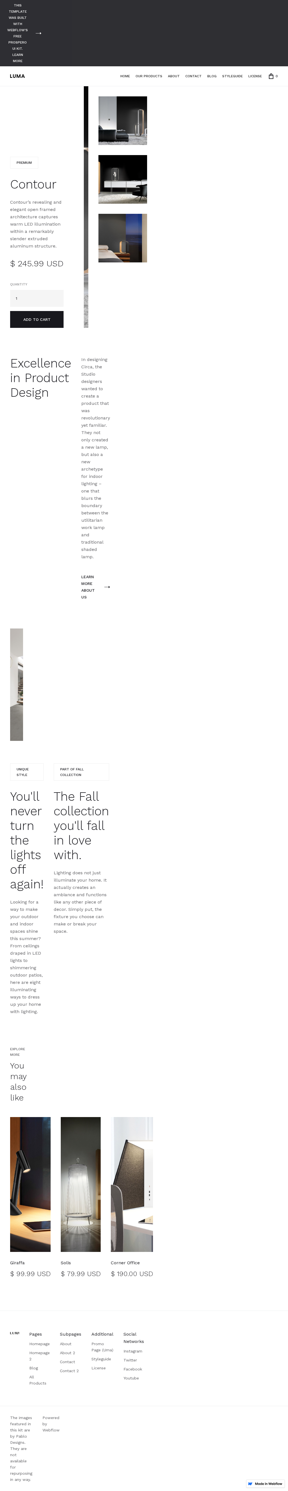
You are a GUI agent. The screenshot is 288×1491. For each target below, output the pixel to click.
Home (125, 76)
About (174, 76)
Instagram (132, 1351)
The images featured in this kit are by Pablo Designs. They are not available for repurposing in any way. (21, 1448)
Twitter (130, 1360)
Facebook (132, 1369)
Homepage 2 (39, 1356)
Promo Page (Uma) (102, 1347)
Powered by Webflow (51, 1423)
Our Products (149, 76)
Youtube (131, 1378)
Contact (193, 76)
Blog (212, 76)
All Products (37, 1380)
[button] (273, 76)
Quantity (18, 284)
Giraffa (17, 1262)
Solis (66, 1262)
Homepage (39, 1344)
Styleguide (232, 76)
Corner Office (125, 1262)
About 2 (67, 1353)
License (255, 76)
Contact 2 (69, 1371)
